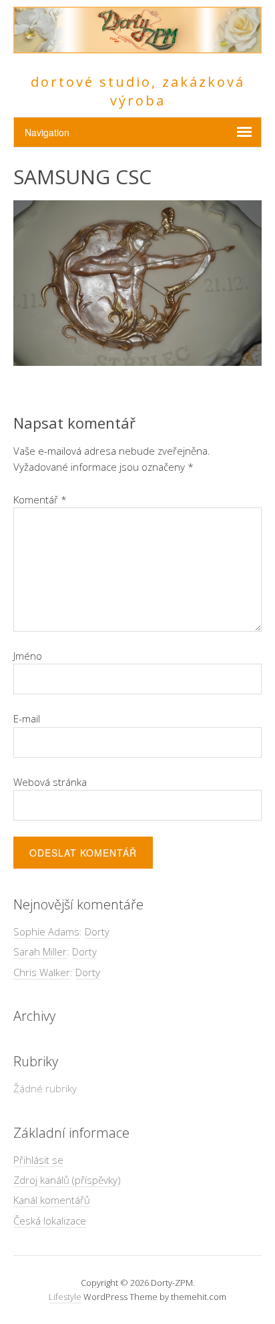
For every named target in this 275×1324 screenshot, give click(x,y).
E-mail (26, 718)
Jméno (27, 655)
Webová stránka (50, 782)
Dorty (97, 931)
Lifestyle (65, 1297)
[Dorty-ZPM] (137, 45)
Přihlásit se (38, 1159)
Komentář (40, 499)
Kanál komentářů (51, 1199)
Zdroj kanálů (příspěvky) (67, 1179)
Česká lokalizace (49, 1220)
